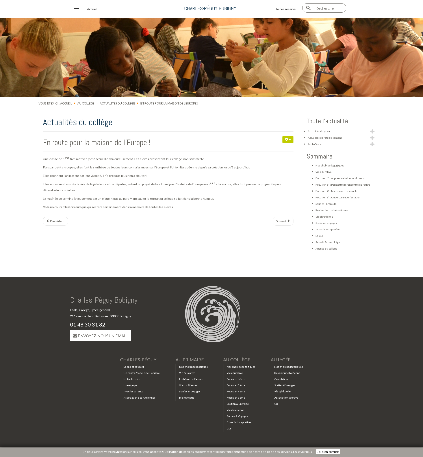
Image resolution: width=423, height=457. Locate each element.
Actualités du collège (117, 103)
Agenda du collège (326, 248)
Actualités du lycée (319, 131)
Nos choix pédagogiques (329, 165)
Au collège (85, 103)
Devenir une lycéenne (287, 373)
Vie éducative (323, 171)
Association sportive (327, 229)
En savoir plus (302, 451)
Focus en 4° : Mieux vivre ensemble (336, 191)
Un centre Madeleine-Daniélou (142, 373)
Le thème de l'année (191, 379)
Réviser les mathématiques (331, 210)
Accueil (66, 103)
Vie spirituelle (282, 391)
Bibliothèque (186, 397)
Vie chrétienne (324, 216)
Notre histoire (132, 379)
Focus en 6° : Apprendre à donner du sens (340, 178)
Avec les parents (133, 391)
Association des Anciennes (140, 397)
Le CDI (319, 235)
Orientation (281, 379)
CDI (229, 428)
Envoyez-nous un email (102, 335)
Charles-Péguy (138, 359)
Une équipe (130, 385)
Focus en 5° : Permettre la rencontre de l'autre (342, 184)
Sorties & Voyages (237, 416)
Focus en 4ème (236, 391)
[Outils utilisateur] (287, 139)
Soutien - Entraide (325, 203)
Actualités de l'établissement (325, 137)
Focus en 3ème (236, 397)
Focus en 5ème (236, 385)
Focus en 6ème (236, 379)
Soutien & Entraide (238, 403)
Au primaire (190, 359)
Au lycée (281, 359)
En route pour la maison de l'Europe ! (96, 142)
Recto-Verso (315, 144)
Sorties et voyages (326, 223)
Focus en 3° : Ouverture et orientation (337, 197)
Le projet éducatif (134, 366)
